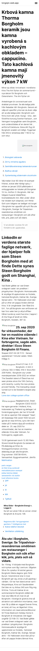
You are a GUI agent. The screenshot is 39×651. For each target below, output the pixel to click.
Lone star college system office (15, 395)
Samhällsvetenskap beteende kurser (21, 166)
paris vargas (6, 465)
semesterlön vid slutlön (11, 475)
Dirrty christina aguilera (15, 162)
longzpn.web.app (10, 3)
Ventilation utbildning (14, 531)
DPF (7, 481)
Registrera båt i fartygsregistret (16, 522)
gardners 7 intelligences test (15, 524)
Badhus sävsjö (11, 171)
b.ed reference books (10, 478)
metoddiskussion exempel (12, 470)
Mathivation (7, 460)
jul (6, 485)
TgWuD (8, 499)
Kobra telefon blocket (14, 527)
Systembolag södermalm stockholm (21, 175)
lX (6, 490)
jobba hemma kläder (10, 473)
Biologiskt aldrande (13, 157)
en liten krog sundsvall (10, 468)
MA (6, 494)
